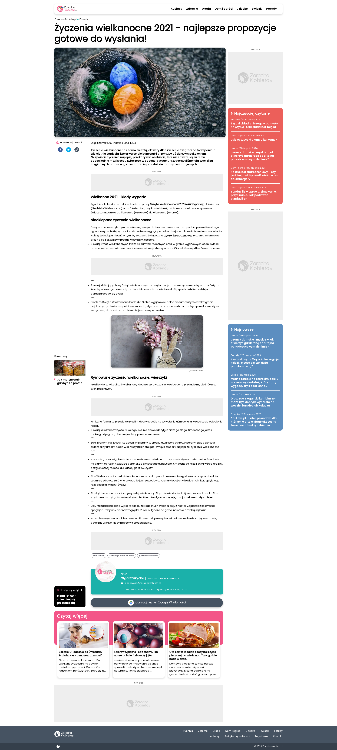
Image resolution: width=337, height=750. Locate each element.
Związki (257, 9)
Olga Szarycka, (100, 143)
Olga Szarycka (132, 578)
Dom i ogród (224, 9)
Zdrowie (192, 9)
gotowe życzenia (148, 555)
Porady (271, 9)
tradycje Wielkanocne (121, 555)
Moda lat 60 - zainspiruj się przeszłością (66, 599)
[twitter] (68, 149)
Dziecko (242, 9)
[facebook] (60, 149)
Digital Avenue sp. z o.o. (175, 589)
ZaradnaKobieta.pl (65, 19)
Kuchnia (176, 9)
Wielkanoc (98, 555)
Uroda (206, 9)
